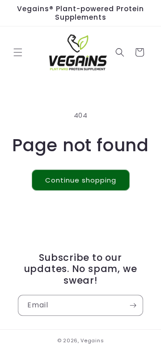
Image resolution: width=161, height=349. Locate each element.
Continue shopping (80, 180)
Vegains (92, 340)
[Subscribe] (133, 305)
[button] (18, 52)
